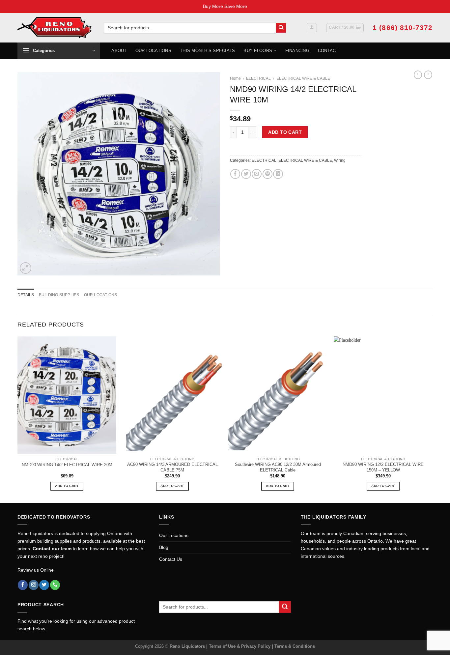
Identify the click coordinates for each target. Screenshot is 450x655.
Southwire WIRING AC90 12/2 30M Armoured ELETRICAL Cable (278, 467)
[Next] (432, 419)
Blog (163, 547)
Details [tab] (25, 295)
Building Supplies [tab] (59, 295)
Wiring (340, 160)
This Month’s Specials (207, 50)
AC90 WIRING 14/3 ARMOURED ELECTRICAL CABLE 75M (172, 467)
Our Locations (153, 50)
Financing (297, 50)
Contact (328, 50)
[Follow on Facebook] (23, 585)
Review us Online (35, 570)
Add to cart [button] (66, 486)
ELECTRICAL (258, 78)
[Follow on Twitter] (44, 585)
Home (235, 78)
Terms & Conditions (294, 646)
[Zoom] (25, 268)
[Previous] (18, 419)
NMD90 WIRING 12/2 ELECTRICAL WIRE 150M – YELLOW (383, 467)
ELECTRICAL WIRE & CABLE (303, 78)
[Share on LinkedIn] (278, 174)
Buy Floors (257, 50)
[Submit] (281, 28)
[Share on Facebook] (235, 174)
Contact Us (170, 559)
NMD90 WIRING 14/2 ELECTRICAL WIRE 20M (67, 464)
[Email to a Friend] (257, 174)
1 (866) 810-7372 (403, 27)
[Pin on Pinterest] (267, 174)
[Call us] (55, 585)
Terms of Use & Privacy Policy (240, 646)
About (119, 50)
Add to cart (285, 132)
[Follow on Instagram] (34, 585)
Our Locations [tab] (100, 295)
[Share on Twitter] (246, 174)
